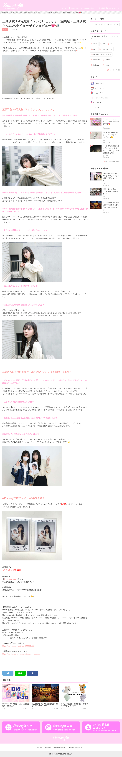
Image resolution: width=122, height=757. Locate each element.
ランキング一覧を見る (112, 161)
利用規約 (48, 747)
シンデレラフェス (101, 98)
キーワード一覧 (115, 70)
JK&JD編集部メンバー (90, 8)
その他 (96, 107)
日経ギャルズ (99, 83)
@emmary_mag (10, 579)
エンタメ (19, 12)
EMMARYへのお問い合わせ (76, 747)
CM (104, 44)
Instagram (96, 65)
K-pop (107, 65)
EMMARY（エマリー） (9, 12)
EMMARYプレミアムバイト (102, 54)
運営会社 (40, 747)
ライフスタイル (100, 88)
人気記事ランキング (76, 8)
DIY (111, 44)
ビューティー (99, 93)
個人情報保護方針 (59, 747)
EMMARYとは (111, 8)
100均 (95, 44)
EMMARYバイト (107, 49)
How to (107, 60)
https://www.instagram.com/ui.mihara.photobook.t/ (21, 654)
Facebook (96, 60)
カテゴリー (65, 8)
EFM (94, 49)
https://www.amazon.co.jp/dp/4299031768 (18, 646)
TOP (118, 8)
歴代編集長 (102, 8)
